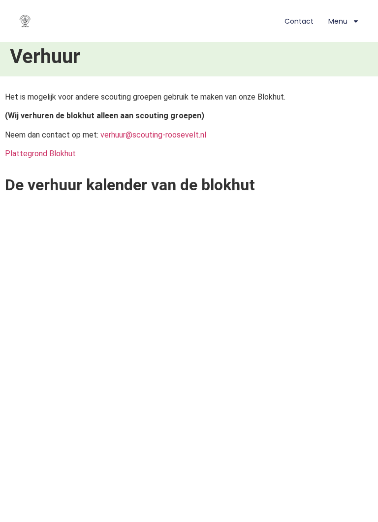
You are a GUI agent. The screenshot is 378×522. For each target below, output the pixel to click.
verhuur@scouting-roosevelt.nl (153, 134)
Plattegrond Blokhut (40, 153)
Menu (337, 21)
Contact (299, 21)
